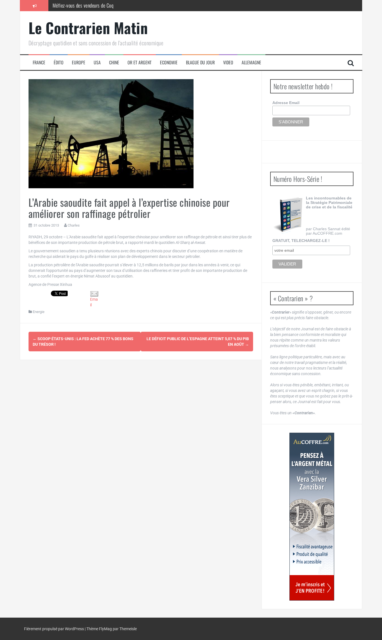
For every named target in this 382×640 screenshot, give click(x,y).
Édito (58, 62)
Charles (74, 225)
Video (228, 62)
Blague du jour (200, 62)
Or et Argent (140, 62)
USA (97, 62)
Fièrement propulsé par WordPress (54, 629)
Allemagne (251, 62)
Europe (78, 62)
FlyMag (105, 629)
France (39, 62)
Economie (169, 62)
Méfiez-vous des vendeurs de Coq (83, 5)
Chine (114, 62)
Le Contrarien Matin (88, 27)
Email (94, 302)
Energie (38, 312)
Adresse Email (286, 102)
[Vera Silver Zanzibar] (311, 517)
